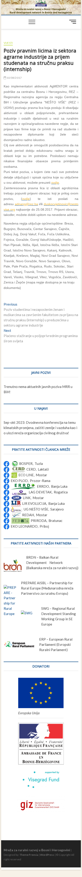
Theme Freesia (29, 854)
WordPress (47, 854)
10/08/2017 (14, 77)
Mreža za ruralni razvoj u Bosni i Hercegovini (37, 850)
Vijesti (8, 43)
